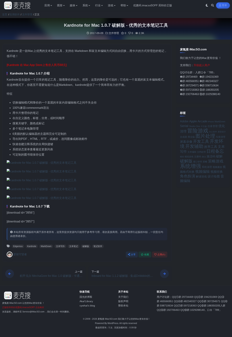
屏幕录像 (186, 141)
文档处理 (201, 152)
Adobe (184, 121)
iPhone (211, 122)
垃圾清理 (220, 137)
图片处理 (205, 136)
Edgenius (18, 246)
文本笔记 (73, 246)
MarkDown (46, 246)
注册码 (197, 156)
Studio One (194, 126)
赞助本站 (123, 305)
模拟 (182, 157)
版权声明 (123, 301)
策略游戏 (215, 161)
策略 (205, 161)
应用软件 (15, 14)
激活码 (211, 156)
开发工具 (201, 141)
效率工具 (210, 147)
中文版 (204, 126)
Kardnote (31, 246)
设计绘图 (214, 176)
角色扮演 (187, 176)
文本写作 (60, 246)
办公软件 (213, 132)
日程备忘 (215, 151)
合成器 (183, 137)
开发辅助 (194, 146)
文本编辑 (192, 152)
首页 (4, 14)
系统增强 (190, 166)
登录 (224, 5)
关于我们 (123, 296)
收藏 (146, 254)
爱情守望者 (20, 254)
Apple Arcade (198, 121)
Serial (184, 126)
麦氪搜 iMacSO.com (108, 319)
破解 (219, 156)
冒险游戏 (197, 131)
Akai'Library (86, 301)
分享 (133, 254)
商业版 (191, 137)
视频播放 (217, 167)
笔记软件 (98, 246)
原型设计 (222, 132)
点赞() (161, 254)
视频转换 (216, 171)
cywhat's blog (87, 305)
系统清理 (207, 167)
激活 (204, 157)
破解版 (85, 246)
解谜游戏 (201, 176)
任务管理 (213, 126)
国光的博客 (86, 296)
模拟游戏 (189, 156)
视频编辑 (202, 171)
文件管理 (27, 14)
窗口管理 (197, 161)
